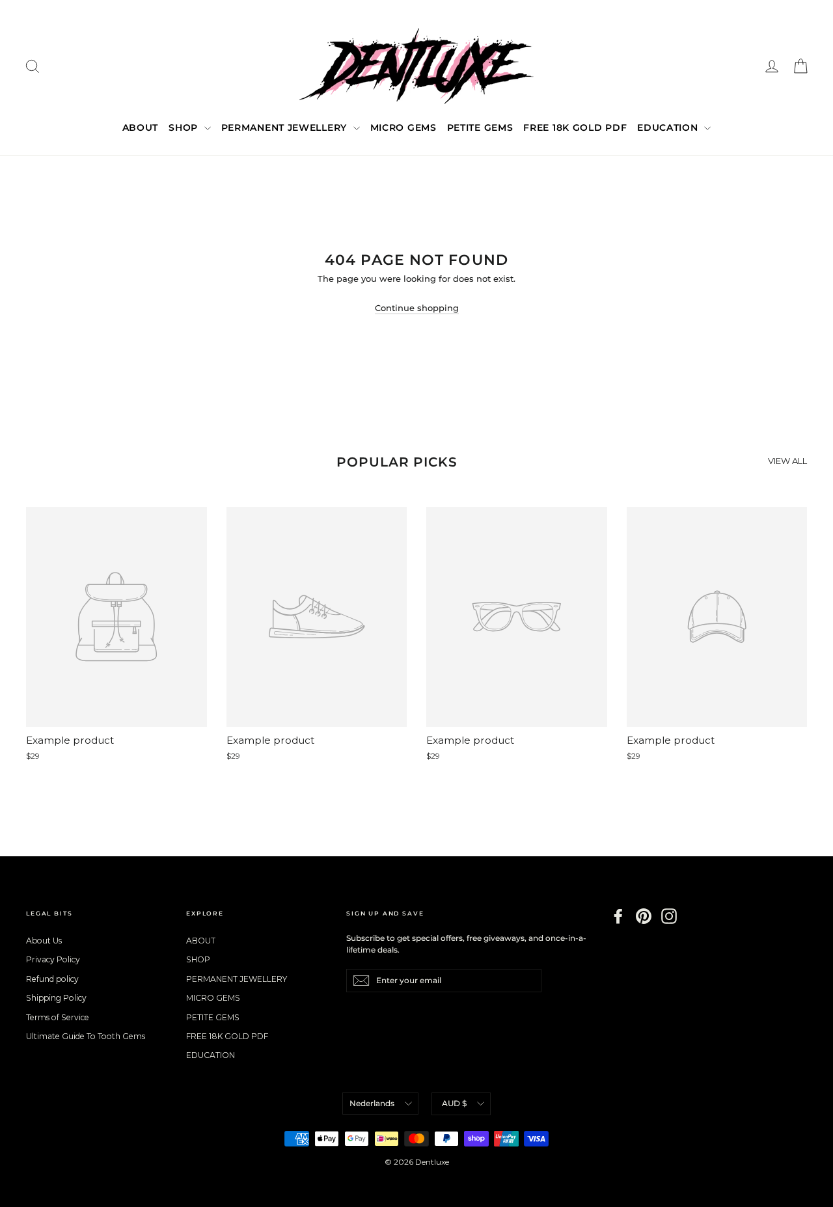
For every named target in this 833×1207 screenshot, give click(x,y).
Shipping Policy (56, 998)
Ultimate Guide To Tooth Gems (85, 1036)
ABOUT (140, 127)
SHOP (185, 127)
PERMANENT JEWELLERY (285, 127)
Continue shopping (417, 308)
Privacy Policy (53, 959)
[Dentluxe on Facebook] (618, 916)
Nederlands (371, 1103)
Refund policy (52, 979)
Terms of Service (57, 1017)
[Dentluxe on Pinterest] (643, 916)
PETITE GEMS (480, 127)
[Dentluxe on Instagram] (669, 916)
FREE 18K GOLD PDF (575, 127)
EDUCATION (669, 127)
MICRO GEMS (403, 127)
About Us (44, 940)
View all (787, 460)
